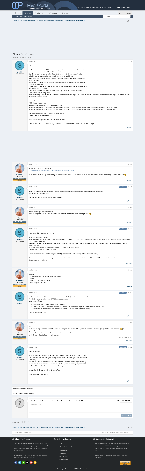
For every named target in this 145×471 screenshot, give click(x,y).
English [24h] (27, 432)
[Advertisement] (72, 38)
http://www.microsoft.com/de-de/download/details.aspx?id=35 (52, 171)
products (87, 7)
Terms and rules (114, 432)
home (80, 7)
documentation (118, 7)
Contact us (105, 432)
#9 (131, 347)
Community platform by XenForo (72, 469)
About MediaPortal (65, 447)
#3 (131, 187)
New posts (18, 16)
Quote (130, 127)
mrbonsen (20, 175)
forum (128, 7)
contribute (96, 7)
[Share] (128, 61)
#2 (131, 164)
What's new (40, 13)
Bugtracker (63, 450)
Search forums (27, 16)
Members (54, 13)
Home (19, 13)
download (106, 7)
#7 (131, 293)
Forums (29, 13)
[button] (45, 13)
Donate (66, 13)
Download (62, 453)
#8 (131, 322)
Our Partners (63, 459)
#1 (131, 61)
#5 (131, 229)
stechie (16, 57)
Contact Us (62, 456)
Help (121, 432)
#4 (131, 207)
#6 (131, 270)
